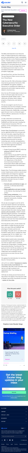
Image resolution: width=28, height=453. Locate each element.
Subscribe (14, 392)
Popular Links (5, 414)
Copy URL (14, 48)
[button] (10, 295)
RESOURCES (4, 418)
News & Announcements (8, 16)
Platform (3, 408)
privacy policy (14, 397)
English (22, 428)
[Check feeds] (25, 44)
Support (3, 421)
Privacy (7, 444)
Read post (7, 359)
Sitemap (2, 444)
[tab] (22, 2)
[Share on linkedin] (19, 44)
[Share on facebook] (9, 44)
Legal (12, 444)
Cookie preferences (23, 444)
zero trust (10, 71)
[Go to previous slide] (24, 365)
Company (3, 411)
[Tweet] (14, 44)
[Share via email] (3, 44)
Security (16, 444)
